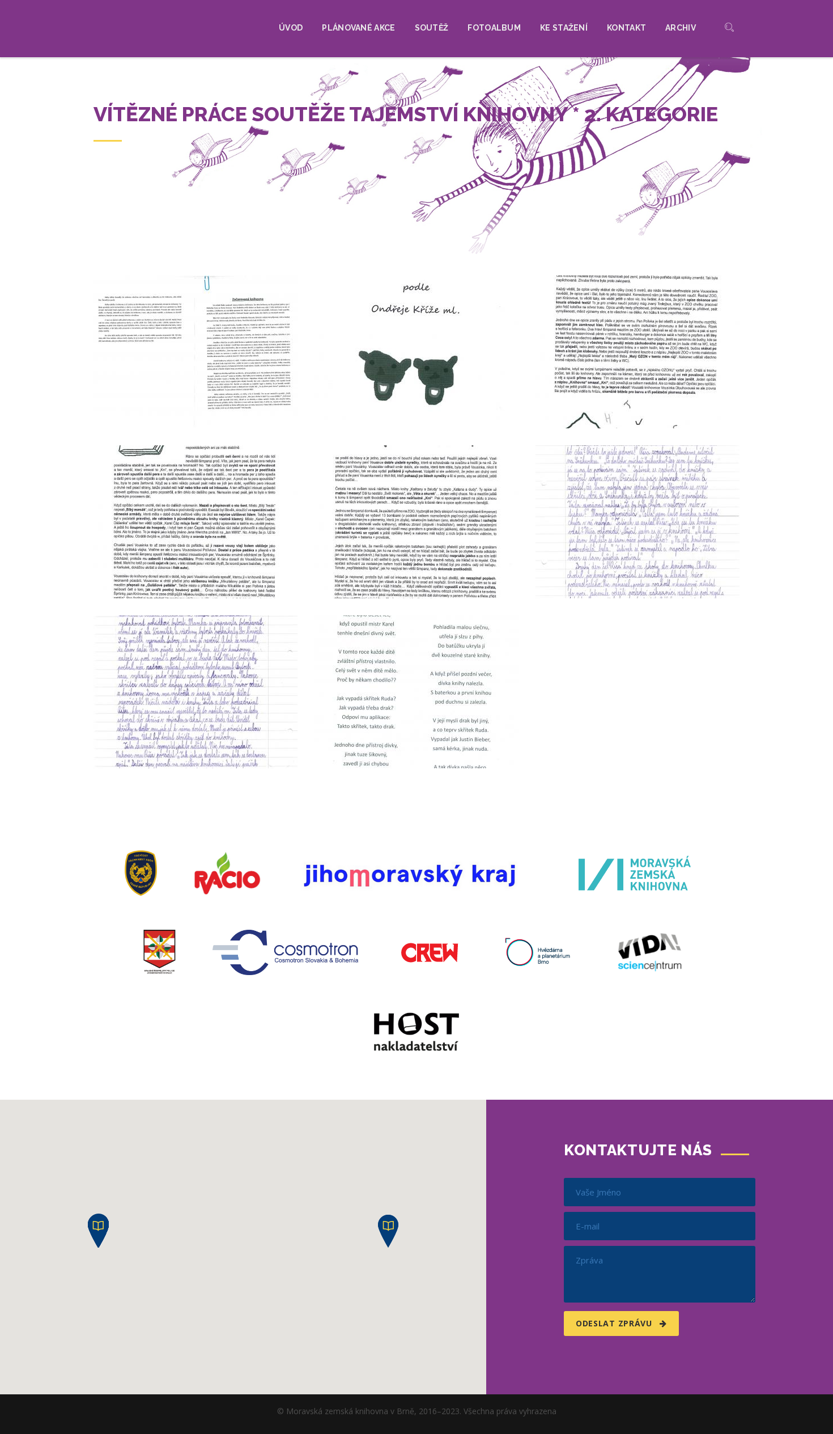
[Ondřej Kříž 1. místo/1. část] (416, 351)
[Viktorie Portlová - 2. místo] (416, 691)
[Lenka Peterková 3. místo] (196, 351)
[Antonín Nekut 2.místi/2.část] (196, 691)
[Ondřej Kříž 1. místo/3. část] (196, 521)
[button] (388, 1231)
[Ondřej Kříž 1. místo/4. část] (416, 521)
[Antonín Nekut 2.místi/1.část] (638, 521)
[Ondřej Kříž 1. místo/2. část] (638, 351)
